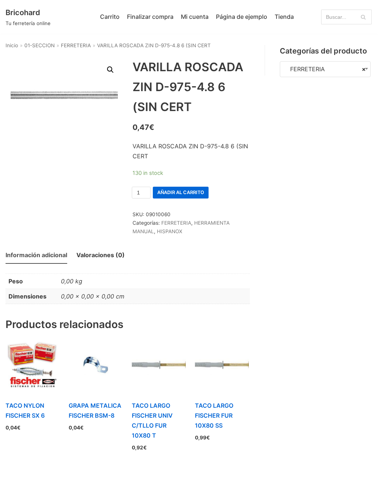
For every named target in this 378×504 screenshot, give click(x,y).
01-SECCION (39, 45)
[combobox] (325, 69)
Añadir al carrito (180, 192)
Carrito (110, 16)
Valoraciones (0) (100, 255)
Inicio (12, 45)
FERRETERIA (76, 45)
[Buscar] (363, 17)
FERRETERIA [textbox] (325, 69)
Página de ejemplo (241, 16)
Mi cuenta (195, 16)
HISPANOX (169, 231)
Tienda (284, 16)
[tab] (36, 255)
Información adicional (36, 255)
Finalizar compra (150, 16)
